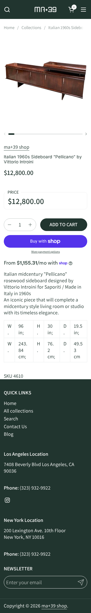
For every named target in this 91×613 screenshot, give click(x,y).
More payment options (45, 251)
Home (10, 403)
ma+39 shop (16, 147)
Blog (8, 434)
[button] (7, 9)
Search (11, 418)
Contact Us (15, 426)
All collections (18, 410)
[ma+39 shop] (45, 9)
